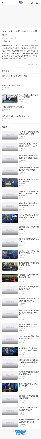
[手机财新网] (20, 2)
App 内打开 (20, 431)
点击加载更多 (20, 434)
